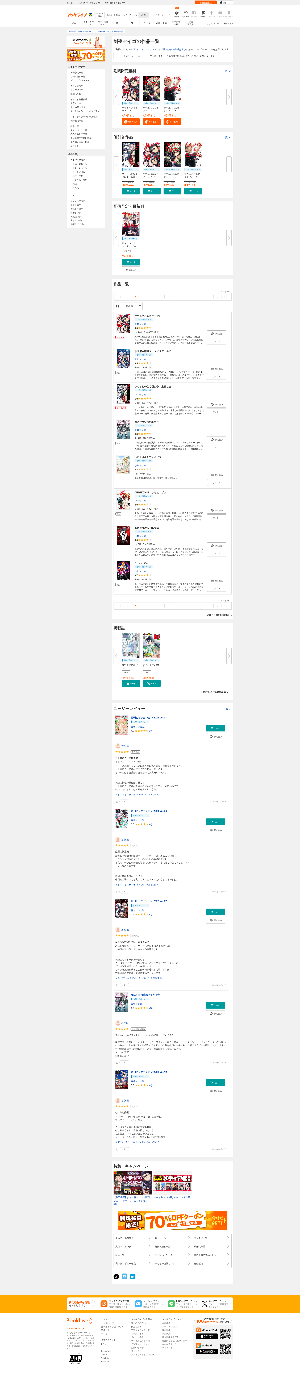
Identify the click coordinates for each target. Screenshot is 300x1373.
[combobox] (122, 15)
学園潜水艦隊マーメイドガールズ (153, 351)
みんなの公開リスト (79, 133)
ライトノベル (79, 171)
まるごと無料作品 (78, 99)
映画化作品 (75, 93)
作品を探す (136, 1326)
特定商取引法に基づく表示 (174, 1340)
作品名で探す (76, 208)
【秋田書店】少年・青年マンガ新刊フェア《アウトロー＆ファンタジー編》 (132, 1201)
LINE (103, 1343)
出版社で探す (76, 220)
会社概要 (166, 1322)
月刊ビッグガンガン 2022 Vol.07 (149, 901)
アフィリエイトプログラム (143, 1354)
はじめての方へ (213, 23)
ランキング (106, 1333)
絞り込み (100, 15)
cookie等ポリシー (170, 1343)
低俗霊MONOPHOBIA (147, 527)
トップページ (107, 1322)
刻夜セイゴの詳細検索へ (219, 614)
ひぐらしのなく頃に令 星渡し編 (153, 386)
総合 (74, 23)
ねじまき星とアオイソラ (148, 457)
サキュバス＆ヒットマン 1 (130, 109)
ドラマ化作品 (76, 89)
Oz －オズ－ (141, 563)
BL (117, 23)
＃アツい (155, 794)
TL (132, 23)
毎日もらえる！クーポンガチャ (85, 110)
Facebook (106, 1361)
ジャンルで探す (77, 200)
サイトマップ (168, 1347)
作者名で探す (76, 212)
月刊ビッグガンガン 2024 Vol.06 (149, 811)
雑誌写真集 (191, 23)
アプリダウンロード (140, 1329)
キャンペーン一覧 (78, 129)
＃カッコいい (143, 794)
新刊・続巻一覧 (77, 76)
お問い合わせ (137, 1347)
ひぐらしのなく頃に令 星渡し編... (130, 176)
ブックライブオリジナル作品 (84, 116)
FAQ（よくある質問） (141, 1340)
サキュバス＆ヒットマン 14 (130, 245)
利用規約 (166, 1333)
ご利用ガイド (227, 23)
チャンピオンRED (151, 666)
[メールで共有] (124, 1278)
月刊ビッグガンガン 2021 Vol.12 (149, 1072)
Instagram (106, 1350)
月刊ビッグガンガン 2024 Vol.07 (149, 717)
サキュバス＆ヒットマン (146, 49)
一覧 (227, 71)
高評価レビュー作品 (79, 141)
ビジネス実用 (176, 23)
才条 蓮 (125, 745)
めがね (124, 1023)
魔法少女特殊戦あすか (174, 49)
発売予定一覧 (76, 72)
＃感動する (156, 978)
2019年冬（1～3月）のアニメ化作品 (171, 1197)
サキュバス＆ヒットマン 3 (171, 109)
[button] (131, 121)
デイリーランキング (79, 80)
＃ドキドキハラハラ (125, 794)
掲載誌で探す (76, 216)
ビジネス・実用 (80, 179)
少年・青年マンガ (88, 23)
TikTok (104, 1354)
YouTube (105, 1357)
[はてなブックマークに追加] (133, 1279)
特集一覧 (74, 125)
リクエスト (136, 1350)
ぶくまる (74, 145)
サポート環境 (137, 1336)
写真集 (76, 187)
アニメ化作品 (76, 85)
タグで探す (75, 204)
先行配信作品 (76, 120)
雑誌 (75, 183)
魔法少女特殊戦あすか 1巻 (145, 994)
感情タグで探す (77, 224)
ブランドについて (170, 1326)
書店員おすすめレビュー (81, 137)
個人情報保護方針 (170, 1336)
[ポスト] (116, 1276)
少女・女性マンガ (103, 23)
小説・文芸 (161, 23)
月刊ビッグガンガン (130, 666)
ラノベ (147, 23)
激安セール (75, 103)
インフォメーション (140, 1343)
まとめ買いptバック (79, 107)
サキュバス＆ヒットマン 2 (151, 109)
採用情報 (166, 1329)
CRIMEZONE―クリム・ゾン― (152, 492)
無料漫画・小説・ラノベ (112, 1326)
